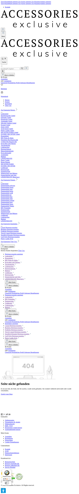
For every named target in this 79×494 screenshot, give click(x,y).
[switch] (7, 483)
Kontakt (7, 7)
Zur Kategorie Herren (8, 110)
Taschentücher (10, 264)
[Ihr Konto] (3, 71)
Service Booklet (10, 467)
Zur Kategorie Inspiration (9, 224)
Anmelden (4, 79)
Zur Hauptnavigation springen (41, 2)
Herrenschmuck (10, 268)
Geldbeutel (8, 273)
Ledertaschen (9, 266)
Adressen (23, 83)
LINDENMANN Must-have (14, 279)
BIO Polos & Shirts (11, 260)
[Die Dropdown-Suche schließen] (26, 68)
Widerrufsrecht (10, 424)
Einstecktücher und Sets (13, 277)
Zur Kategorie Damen (8, 180)
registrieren (7, 81)
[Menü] (3, 29)
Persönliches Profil (14, 83)
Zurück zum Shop (7, 394)
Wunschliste (9, 440)
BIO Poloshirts (10, 299)
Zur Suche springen (24, 2)
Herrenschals (9, 275)
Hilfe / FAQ (9, 426)
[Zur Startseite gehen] (39, 27)
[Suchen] (22, 68)
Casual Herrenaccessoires (13, 326)
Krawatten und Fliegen (12, 262)
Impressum (8, 455)
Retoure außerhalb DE (12, 465)
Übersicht (4, 83)
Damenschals (9, 301)
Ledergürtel (9, 256)
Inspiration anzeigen (11, 324)
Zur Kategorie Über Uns (9, 242)
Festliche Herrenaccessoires (14, 330)
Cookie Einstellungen (12, 442)
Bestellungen (30, 83)
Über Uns (21, 250)
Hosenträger (9, 258)
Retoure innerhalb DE (12, 464)
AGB (7, 451)
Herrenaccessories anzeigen (14, 254)
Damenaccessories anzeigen (14, 295)
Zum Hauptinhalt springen (9, 2)
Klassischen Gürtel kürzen (13, 428)
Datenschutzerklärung (12, 453)
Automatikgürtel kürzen (12, 429)
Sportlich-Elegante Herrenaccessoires (17, 334)
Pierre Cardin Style (11, 338)
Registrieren (9, 438)
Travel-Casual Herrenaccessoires (16, 332)
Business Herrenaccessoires (14, 328)
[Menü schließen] (1, 112)
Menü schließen (9, 75)
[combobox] (10, 69)
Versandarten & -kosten (12, 422)
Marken (7, 271)
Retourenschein (10, 462)
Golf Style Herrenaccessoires (14, 336)
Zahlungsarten (9, 420)
